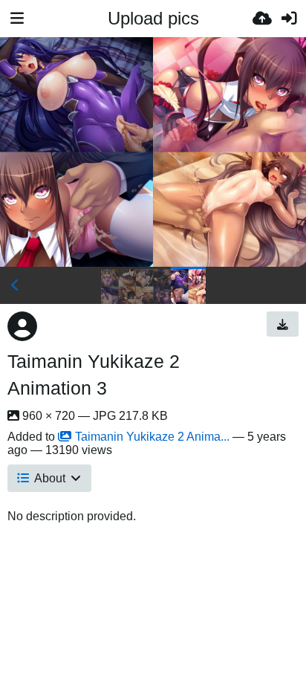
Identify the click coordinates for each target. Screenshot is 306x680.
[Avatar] (22, 326)
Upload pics (153, 18)
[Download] (283, 324)
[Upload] (262, 18)
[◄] (15, 285)
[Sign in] (289, 18)
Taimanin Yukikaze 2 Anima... (152, 436)
